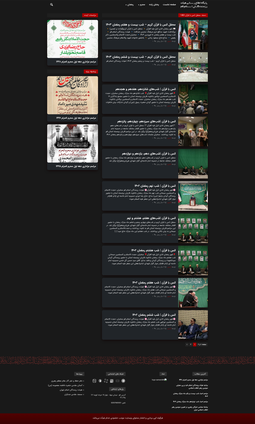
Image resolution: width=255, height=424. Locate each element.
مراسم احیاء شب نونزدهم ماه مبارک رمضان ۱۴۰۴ (190, 401)
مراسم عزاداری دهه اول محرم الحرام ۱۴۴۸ (76, 61)
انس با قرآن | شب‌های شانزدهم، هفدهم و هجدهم (146, 89)
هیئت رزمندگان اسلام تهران (71, 389)
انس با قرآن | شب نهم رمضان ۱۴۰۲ (155, 186)
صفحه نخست (169, 4)
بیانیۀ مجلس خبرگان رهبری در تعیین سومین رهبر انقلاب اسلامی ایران (190, 408)
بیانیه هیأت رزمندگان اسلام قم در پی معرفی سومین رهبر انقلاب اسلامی (192, 386)
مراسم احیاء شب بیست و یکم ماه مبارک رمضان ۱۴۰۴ (190, 395)
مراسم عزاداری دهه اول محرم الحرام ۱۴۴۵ (76, 166)
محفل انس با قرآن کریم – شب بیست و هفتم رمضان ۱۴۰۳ (141, 25)
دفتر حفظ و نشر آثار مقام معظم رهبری (66, 380)
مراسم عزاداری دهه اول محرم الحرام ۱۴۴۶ (76, 118)
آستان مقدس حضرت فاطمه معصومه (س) (65, 385)
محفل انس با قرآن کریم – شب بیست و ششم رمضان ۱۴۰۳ (141, 57)
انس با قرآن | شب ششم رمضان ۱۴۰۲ (154, 315)
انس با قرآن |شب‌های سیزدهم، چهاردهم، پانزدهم (146, 121)
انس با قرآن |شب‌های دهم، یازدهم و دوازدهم (149, 154)
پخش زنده (154, 4)
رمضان (130, 4)
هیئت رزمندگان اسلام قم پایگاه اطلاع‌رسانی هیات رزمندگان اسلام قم (194, 4)
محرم (142, 4)
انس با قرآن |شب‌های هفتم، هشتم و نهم (151, 218)
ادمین (169, 41)
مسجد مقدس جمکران (73, 394)
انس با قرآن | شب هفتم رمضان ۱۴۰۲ (154, 283)
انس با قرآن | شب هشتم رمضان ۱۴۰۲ (153, 250)
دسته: (193, 15)
